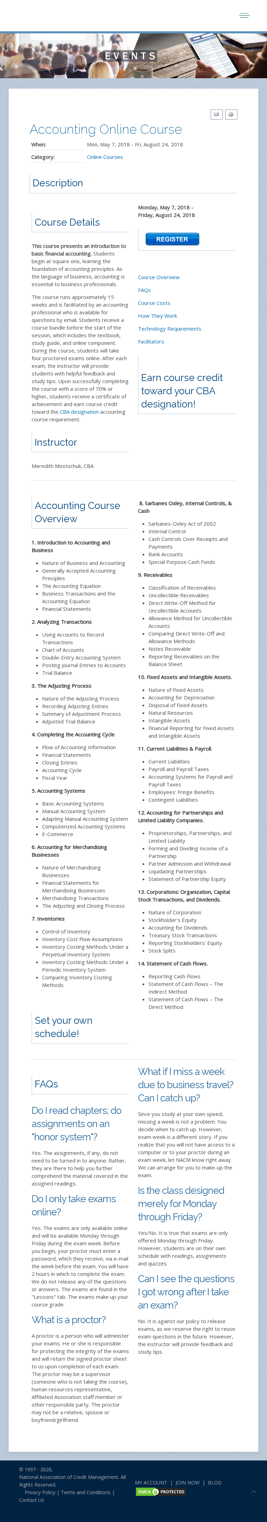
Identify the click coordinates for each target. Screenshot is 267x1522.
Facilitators (151, 341)
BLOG (214, 1482)
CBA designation (79, 411)
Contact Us (31, 1500)
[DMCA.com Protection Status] (161, 1491)
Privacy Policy (37, 1492)
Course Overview (159, 277)
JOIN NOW (188, 1482)
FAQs (144, 289)
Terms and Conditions (86, 1492)
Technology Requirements (169, 328)
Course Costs (154, 302)
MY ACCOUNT (151, 1482)
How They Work (157, 315)
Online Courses (105, 156)
